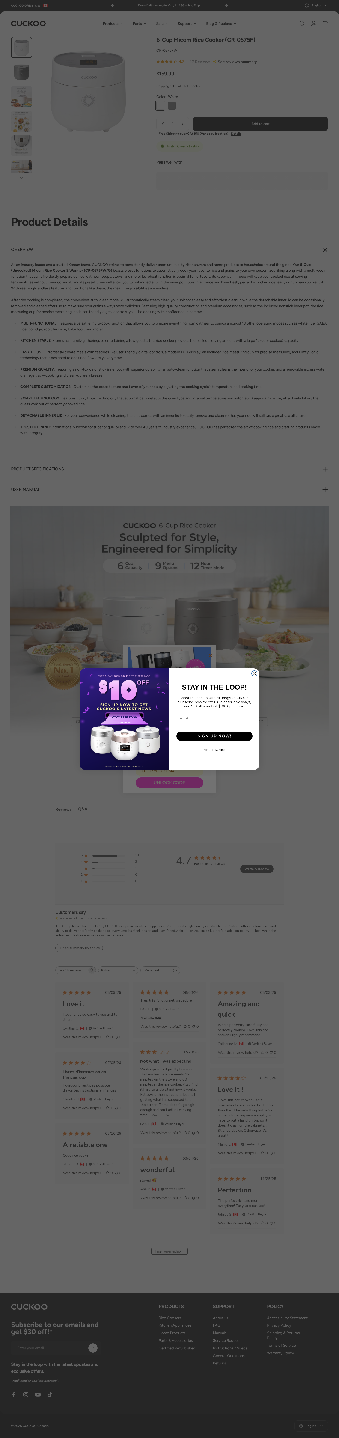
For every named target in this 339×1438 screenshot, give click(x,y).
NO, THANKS (215, 750)
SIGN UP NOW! (214, 736)
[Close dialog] (254, 673)
